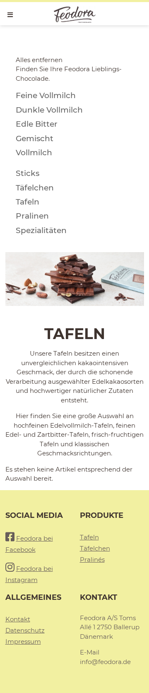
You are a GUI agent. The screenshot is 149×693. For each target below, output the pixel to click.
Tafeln (89, 537)
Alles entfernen (39, 60)
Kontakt (17, 619)
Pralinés (92, 559)
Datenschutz (25, 630)
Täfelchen (95, 548)
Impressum (23, 641)
